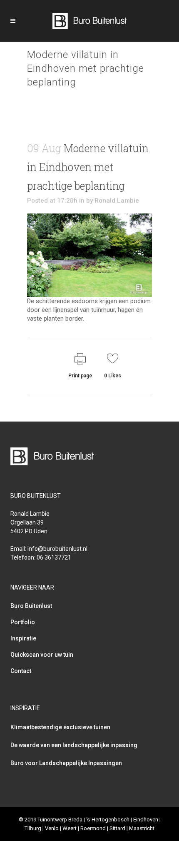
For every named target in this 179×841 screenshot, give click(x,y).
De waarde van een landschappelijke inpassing (73, 745)
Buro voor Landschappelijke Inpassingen (66, 763)
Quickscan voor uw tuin (41, 654)
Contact (20, 671)
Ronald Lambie (116, 200)
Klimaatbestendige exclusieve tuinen (60, 727)
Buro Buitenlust (31, 606)
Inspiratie (23, 638)
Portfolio (22, 622)
